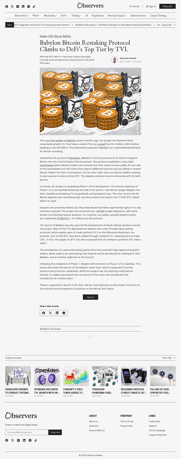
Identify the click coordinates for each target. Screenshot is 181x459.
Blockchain (49, 15)
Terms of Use (126, 421)
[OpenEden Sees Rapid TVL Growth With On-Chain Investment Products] (47, 376)
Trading (76, 15)
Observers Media (94, 455)
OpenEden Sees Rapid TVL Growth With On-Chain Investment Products (46, 391)
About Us (93, 421)
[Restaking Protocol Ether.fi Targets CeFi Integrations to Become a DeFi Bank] (134, 376)
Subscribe (167, 6)
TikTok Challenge (157, 430)
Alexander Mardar (128, 58)
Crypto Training (158, 15)
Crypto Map (154, 421)
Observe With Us (97, 430)
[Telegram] (28, 6)
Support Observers (158, 435)
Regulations (98, 15)
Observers (94, 426)
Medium (153, 426)
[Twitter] (12, 6)
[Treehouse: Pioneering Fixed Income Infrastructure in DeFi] (105, 376)
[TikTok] (34, 6)
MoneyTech (21, 15)
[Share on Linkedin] (57, 313)
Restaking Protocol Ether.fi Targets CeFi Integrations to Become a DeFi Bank (133, 391)
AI (86, 15)
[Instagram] (17, 6)
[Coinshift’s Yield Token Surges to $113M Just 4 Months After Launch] (76, 376)
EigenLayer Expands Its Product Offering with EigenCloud (17, 391)
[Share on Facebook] (43, 313)
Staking (43, 36)
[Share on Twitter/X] (50, 313)
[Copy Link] (63, 313)
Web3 (35, 15)
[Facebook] (6, 6)
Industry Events (138, 15)
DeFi (63, 15)
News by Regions (116, 15)
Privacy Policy (126, 426)
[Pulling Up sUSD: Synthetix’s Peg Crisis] (163, 376)
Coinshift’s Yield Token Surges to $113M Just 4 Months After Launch (75, 391)
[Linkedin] (23, 6)
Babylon (67, 36)
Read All (166, 24)
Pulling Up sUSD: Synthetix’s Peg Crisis (159, 391)
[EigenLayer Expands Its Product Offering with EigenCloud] (18, 376)
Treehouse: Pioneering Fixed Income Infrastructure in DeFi (102, 391)
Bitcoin (58, 36)
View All (166, 358)
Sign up (90, 297)
